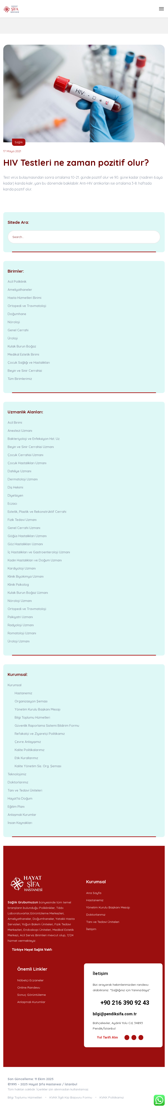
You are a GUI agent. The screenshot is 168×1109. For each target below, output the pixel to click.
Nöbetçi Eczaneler (30, 980)
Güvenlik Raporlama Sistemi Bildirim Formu (47, 725)
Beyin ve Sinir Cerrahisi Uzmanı (31, 447)
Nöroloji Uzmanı (20, 601)
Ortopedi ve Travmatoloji (27, 306)
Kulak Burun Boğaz (22, 346)
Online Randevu (28, 987)
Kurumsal (14, 685)
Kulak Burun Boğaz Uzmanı (28, 593)
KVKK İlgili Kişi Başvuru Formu (70, 1097)
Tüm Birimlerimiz (20, 379)
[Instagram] (133, 1037)
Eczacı (12, 503)
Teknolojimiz (17, 774)
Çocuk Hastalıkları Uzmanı (27, 463)
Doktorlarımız (18, 782)
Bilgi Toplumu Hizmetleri (32, 717)
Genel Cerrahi (18, 330)
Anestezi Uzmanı (20, 430)
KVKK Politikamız (112, 1097)
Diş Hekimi (15, 487)
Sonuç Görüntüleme (31, 995)
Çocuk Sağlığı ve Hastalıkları (29, 362)
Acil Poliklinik (17, 281)
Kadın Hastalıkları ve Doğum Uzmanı (35, 560)
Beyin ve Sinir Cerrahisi (25, 370)
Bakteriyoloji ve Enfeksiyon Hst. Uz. (34, 439)
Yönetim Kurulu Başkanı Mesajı (37, 709)
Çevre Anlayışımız (28, 742)
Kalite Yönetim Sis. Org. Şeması (38, 766)
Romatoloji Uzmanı (22, 633)
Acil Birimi (15, 422)
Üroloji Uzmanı (19, 641)
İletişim (91, 929)
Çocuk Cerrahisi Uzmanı (25, 455)
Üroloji (13, 338)
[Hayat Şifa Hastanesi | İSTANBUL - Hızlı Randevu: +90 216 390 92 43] (11, 8)
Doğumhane (17, 314)
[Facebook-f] (126, 1037)
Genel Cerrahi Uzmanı (24, 528)
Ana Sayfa (93, 893)
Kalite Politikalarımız (29, 750)
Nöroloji (14, 322)
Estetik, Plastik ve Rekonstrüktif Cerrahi (37, 512)
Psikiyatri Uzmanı (20, 617)
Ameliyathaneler (20, 289)
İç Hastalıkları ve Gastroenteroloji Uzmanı (39, 552)
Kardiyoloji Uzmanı (22, 568)
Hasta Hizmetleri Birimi (24, 298)
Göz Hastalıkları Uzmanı (25, 544)
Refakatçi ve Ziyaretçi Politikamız (40, 734)
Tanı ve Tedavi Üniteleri (25, 790)
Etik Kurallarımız (26, 758)
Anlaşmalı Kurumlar (22, 815)
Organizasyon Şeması (31, 701)
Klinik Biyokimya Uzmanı (26, 576)
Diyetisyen (15, 495)
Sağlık (19, 142)
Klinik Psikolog (18, 584)
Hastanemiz (23, 693)
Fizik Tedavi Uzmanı (22, 520)
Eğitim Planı (16, 806)
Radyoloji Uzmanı (21, 625)
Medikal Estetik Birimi (23, 354)
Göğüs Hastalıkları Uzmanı (27, 536)
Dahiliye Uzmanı (19, 471)
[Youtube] (140, 1037)
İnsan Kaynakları (20, 823)
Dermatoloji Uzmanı (23, 479)
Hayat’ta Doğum (20, 798)
